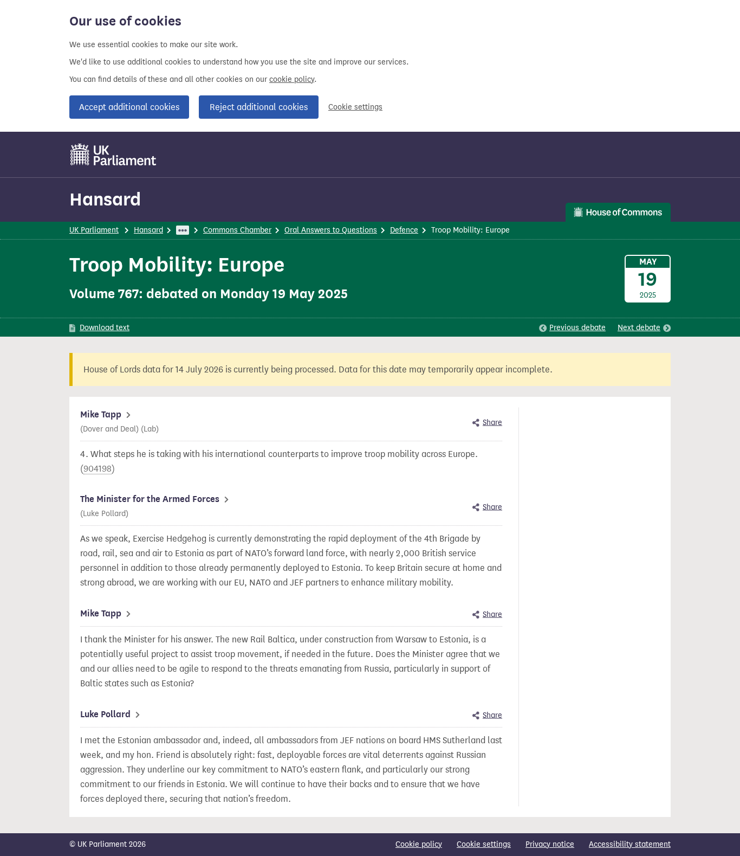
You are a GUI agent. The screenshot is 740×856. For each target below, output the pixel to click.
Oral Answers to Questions (330, 230)
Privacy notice (549, 844)
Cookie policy (418, 844)
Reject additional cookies (259, 107)
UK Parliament (94, 230)
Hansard (105, 199)
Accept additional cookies (129, 107)
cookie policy (291, 79)
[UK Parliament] (113, 154)
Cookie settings (355, 107)
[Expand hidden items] (182, 230)
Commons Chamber (237, 230)
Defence (404, 230)
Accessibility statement (630, 844)
